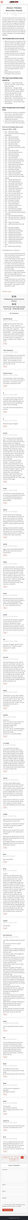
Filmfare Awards (7, 291)
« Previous (5, 1157)
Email (4, 1191)
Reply (5, 343)
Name (4, 1184)
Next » (15, 1160)
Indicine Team (22, 13)
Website (4, 1198)
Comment (4, 1169)
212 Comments (13, 13)
